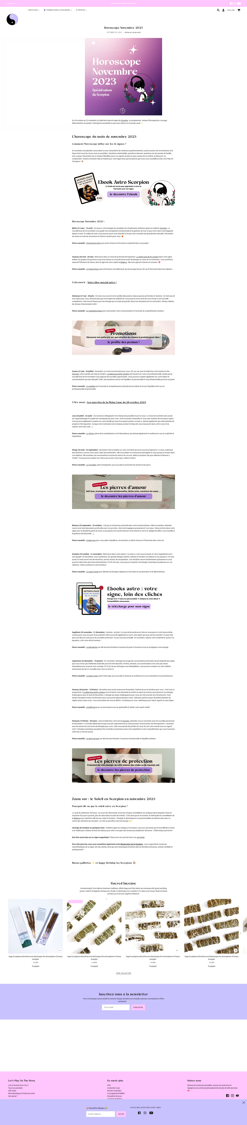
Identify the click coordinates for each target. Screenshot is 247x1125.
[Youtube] (150, 1112)
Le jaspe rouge (92, 676)
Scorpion (124, 120)
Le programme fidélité (116, 1093)
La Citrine (90, 433)
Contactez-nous (113, 1088)
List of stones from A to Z (18, 1085)
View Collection (123, 973)
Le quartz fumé (92, 572)
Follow (231, 10)
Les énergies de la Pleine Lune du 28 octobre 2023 (116, 402)
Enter (121, 1114)
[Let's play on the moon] (12, 19)
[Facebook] (140, 1112)
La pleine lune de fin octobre (147, 257)
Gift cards (12, 1091)
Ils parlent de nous (114, 1096)
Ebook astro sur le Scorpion (132, 844)
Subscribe (138, 1007)
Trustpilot (35, 966)
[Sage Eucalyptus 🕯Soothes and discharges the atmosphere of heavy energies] (35, 926)
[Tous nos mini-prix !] (123, 338)
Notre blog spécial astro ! (102, 282)
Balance (123, 262)
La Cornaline (91, 465)
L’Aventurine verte (93, 243)
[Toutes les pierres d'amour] (123, 492)
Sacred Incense (123, 883)
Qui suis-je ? (13, 1096)
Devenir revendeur (114, 1091)
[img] (231, 3)
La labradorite (91, 647)
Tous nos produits (15, 1088)
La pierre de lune (92, 739)
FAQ (109, 1085)
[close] (243, 1102)
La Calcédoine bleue (94, 311)
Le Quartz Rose (92, 269)
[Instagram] (145, 1112)
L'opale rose (90, 540)
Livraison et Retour (114, 1099)
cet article (140, 837)
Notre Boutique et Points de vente (21, 1093)
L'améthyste (91, 707)
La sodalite (90, 386)
